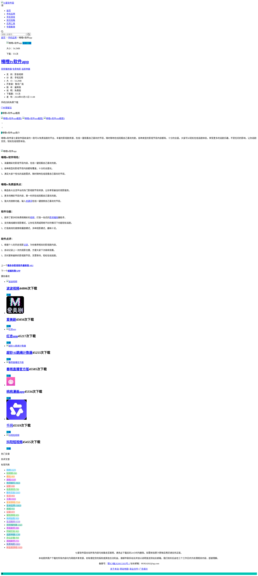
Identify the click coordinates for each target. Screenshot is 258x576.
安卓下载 (27, 43)
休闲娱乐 (13, 483)
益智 (10, 486)
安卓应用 (13, 505)
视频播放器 (6, 69)
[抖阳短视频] (12, 435)
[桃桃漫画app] (10, 385)
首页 (8, 11)
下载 (8, 295)
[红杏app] (11, 329)
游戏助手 (12, 541)
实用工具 (10, 23)
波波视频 (12, 288)
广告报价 (143, 569)
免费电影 (16, 69)
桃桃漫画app (15, 391)
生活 (10, 496)
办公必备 (12, 538)
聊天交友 (13, 492)
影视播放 (53, 217)
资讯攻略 (10, 20)
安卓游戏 (13, 502)
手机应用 (10, 14)
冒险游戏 (12, 515)
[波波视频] (11, 281)
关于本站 (114, 569)
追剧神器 (26, 69)
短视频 (11, 473)
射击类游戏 (14, 547)
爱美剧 (11, 319)
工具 (11, 499)
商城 (10, 509)
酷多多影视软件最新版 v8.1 (20, 265)
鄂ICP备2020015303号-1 (119, 563)
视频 (32, 217)
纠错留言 (7, 108)
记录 (26, 245)
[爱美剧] (15, 313)
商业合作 (134, 569)
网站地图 (124, 569)
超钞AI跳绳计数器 (19, 352)
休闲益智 (12, 518)
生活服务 (13, 521)
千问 (9, 425)
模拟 (10, 476)
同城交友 (12, 531)
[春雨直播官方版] (15, 362)
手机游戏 (10, 17)
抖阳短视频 (14, 442)
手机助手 (12, 528)
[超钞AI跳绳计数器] (16, 346)
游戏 (11, 480)
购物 (11, 470)
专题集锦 (10, 27)
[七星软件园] (7, 3)
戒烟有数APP (14, 271)
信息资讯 (12, 489)
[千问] (16, 419)
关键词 (29, 201)
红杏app (12, 336)
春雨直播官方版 (17, 369)
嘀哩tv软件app (15, 61)
